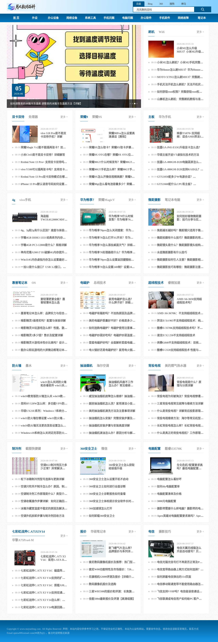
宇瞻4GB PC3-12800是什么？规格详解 (44, 245)
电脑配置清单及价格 (169, 493)
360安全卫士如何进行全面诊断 (107, 486)
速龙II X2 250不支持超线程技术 (176, 335)
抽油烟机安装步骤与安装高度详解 (109, 425)
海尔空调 (103, 365)
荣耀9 (84, 117)
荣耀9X (97, 117)
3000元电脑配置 (166, 501)
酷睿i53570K (173, 448)
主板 (151, 117)
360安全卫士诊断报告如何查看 (107, 493)
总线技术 (100, 282)
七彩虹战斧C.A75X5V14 (28, 531)
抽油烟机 (86, 365)
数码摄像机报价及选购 (102, 584)
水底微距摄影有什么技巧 (172, 252)
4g (13, 200)
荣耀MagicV (106, 200)
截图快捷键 (33, 448)
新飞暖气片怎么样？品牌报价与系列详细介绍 (121, 551)
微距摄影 (154, 200)
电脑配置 (154, 448)
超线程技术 (156, 282)
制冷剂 (16, 448)
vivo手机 (25, 200)
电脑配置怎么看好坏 (169, 479)
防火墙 (16, 365)
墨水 (29, 365)
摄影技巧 (165, 531)
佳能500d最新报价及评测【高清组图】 (112, 598)
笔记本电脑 (172, 200)
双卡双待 (18, 117)
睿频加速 (174, 282)
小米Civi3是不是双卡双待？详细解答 (43, 154)
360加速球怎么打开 (100, 508)
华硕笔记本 (98, 531)
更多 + (200, 32)
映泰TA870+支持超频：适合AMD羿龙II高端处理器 (189, 136)
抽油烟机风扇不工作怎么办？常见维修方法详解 (121, 385)
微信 (104, 448)
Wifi (162, 32)
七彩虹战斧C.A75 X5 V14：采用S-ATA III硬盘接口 (53, 560)
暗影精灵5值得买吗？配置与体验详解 (43, 320)
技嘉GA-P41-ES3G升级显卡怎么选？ (179, 147)
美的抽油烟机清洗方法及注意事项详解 (112, 410)
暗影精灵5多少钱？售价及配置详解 (42, 335)
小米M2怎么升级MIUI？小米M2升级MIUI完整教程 (189, 51)
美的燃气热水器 (175, 365)
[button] (130, 103)
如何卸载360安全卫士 (102, 515)
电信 (151, 531)
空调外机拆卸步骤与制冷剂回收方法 (42, 515)
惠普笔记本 (19, 282)
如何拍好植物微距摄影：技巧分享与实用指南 (189, 219)
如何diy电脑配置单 (168, 486)
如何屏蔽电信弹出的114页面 (174, 576)
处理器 (33, 117)
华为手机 (165, 117)
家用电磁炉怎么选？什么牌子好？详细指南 (121, 302)
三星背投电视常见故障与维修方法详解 (180, 403)
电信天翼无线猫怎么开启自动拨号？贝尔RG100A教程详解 (189, 551)
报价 (83, 531)
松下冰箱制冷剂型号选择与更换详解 (42, 479)
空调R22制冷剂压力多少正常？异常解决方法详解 (54, 468)
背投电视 (154, 365)
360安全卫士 (88, 448)
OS (34, 282)
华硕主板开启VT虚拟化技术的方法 (178, 154)
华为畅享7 (87, 200)
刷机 (151, 32)
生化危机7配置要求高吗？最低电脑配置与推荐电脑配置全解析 (190, 468)
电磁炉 (84, 282)
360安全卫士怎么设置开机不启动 (108, 479)
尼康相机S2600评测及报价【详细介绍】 (113, 576)
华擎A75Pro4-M (23, 540)
